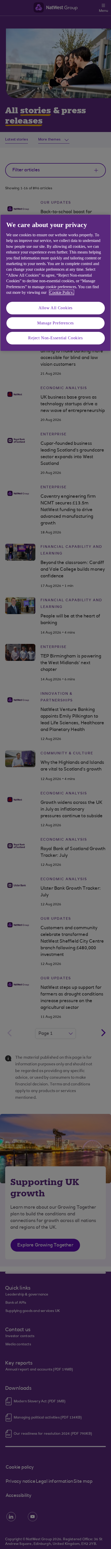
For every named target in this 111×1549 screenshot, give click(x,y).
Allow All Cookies (55, 308)
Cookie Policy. (62, 292)
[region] (55, 283)
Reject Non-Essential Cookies (55, 338)
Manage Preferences (55, 323)
